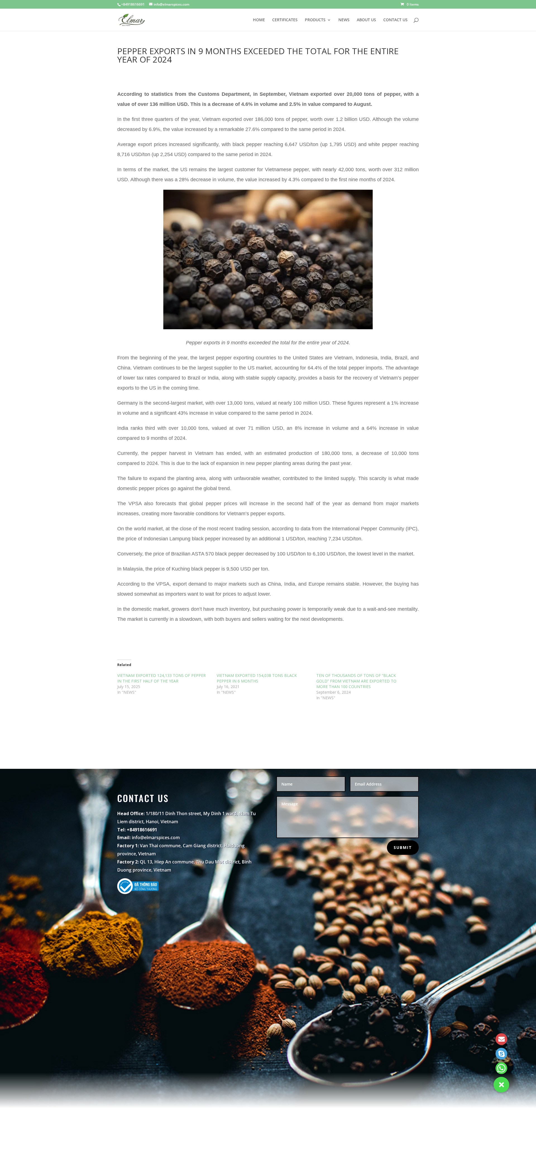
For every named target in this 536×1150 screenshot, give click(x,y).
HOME (259, 20)
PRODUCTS (315, 20)
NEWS (344, 20)
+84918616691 (133, 4)
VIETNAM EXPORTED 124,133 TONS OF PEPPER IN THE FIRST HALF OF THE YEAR (161, 678)
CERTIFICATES (285, 20)
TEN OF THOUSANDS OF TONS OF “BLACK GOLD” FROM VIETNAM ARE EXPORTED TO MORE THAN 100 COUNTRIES (356, 681)
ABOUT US (366, 20)
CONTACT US (395, 20)
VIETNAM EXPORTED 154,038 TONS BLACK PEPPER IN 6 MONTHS (257, 678)
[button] (501, 1084)
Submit (403, 847)
